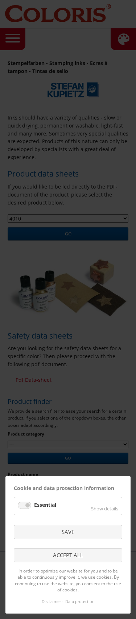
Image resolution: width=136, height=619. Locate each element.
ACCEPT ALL (68, 555)
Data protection (80, 601)
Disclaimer (51, 601)
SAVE (68, 531)
